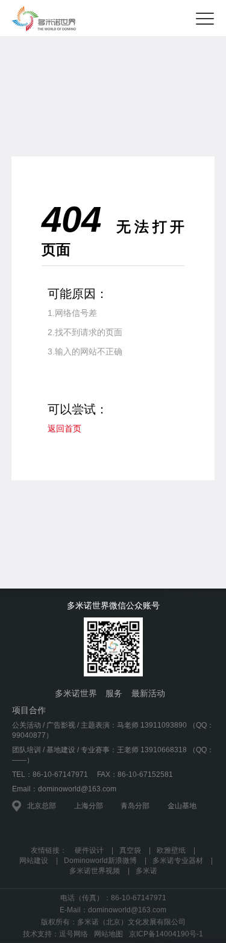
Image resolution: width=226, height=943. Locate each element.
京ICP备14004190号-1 (166, 934)
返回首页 (64, 428)
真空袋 (130, 850)
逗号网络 (73, 934)
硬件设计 (89, 850)
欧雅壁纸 (171, 850)
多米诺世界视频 (94, 871)
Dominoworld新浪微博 (100, 860)
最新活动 (148, 693)
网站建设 (33, 860)
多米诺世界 (76, 693)
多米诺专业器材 (177, 860)
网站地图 (108, 934)
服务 (113, 693)
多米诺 (146, 871)
